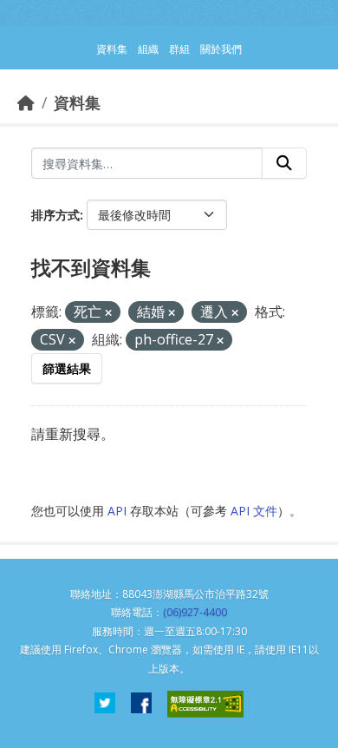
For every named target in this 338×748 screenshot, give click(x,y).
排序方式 (55, 215)
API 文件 (254, 510)
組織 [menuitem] (148, 49)
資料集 (77, 102)
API (117, 510)
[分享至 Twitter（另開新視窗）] (105, 704)
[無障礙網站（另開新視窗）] (205, 704)
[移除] (108, 312)
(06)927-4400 (195, 612)
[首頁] (26, 102)
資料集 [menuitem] (111, 49)
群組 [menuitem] (179, 49)
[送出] (284, 163)
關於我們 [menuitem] (221, 49)
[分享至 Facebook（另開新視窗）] (141, 704)
